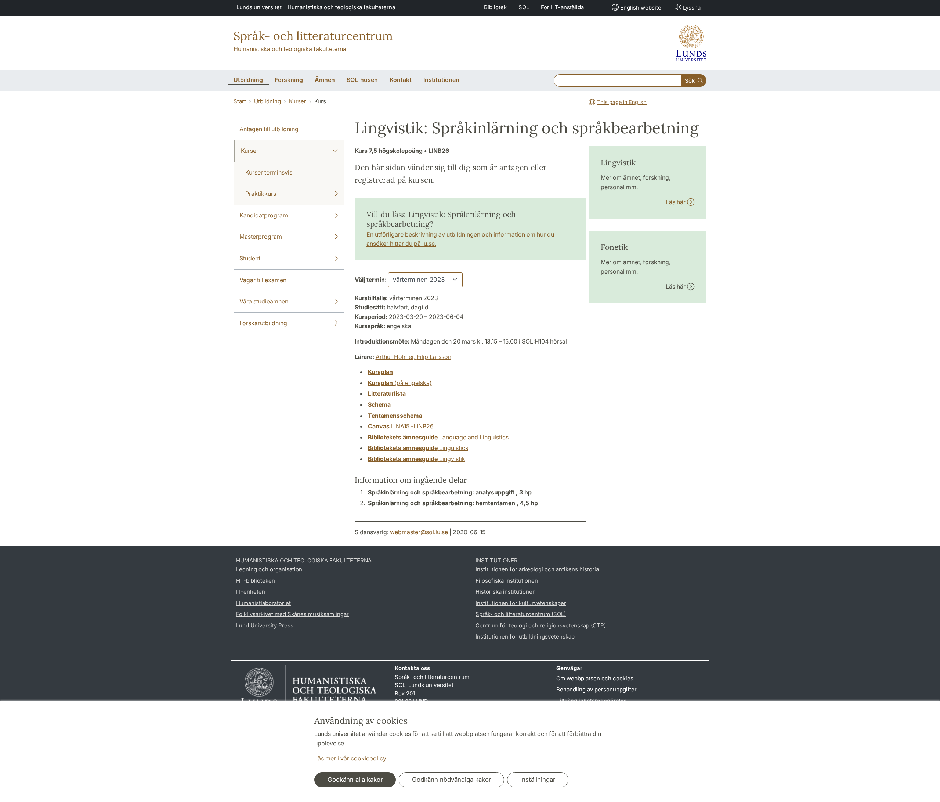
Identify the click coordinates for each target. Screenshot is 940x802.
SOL (523, 7)
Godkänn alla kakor (355, 779)
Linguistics (418, 448)
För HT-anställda (562, 7)
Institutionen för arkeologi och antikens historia (537, 569)
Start (240, 101)
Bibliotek (495, 7)
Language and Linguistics (438, 437)
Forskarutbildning (263, 323)
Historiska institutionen (506, 591)
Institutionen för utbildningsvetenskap (525, 636)
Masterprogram (260, 236)
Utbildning (267, 101)
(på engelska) (400, 382)
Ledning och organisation (269, 569)
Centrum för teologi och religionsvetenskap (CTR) (541, 625)
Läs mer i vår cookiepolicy (350, 758)
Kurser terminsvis (268, 172)
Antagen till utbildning (269, 129)
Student (249, 258)
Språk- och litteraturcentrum (313, 35)
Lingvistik (416, 459)
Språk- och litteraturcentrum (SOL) (521, 614)
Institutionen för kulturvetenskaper (521, 603)
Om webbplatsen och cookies (594, 678)
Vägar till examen (262, 280)
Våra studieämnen (263, 301)
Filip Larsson (434, 356)
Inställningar (537, 779)
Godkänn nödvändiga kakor (451, 779)
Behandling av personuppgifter (596, 689)
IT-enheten (250, 591)
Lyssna (692, 7)
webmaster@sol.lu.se (419, 532)
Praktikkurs (260, 193)
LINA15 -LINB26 (401, 426)
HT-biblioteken (255, 580)
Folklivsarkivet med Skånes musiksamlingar (292, 614)
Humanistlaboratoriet (263, 603)
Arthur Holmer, (396, 356)
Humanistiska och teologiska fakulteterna (341, 7)
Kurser (297, 101)
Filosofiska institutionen (507, 580)
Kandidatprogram (263, 215)
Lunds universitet (259, 7)
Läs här (676, 202)
